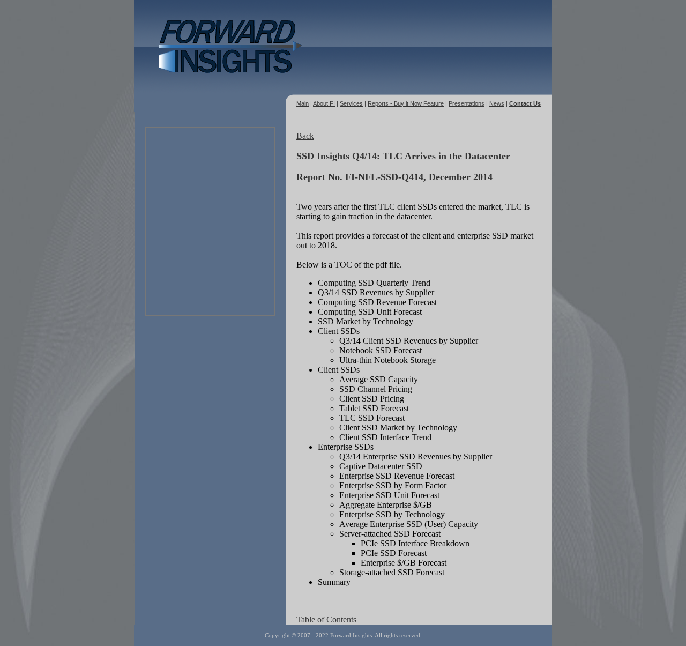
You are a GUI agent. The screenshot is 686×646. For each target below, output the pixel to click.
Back (305, 135)
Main (302, 103)
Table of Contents (326, 619)
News (496, 103)
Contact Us (525, 103)
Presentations (466, 103)
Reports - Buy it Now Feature (406, 103)
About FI (324, 103)
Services (351, 103)
